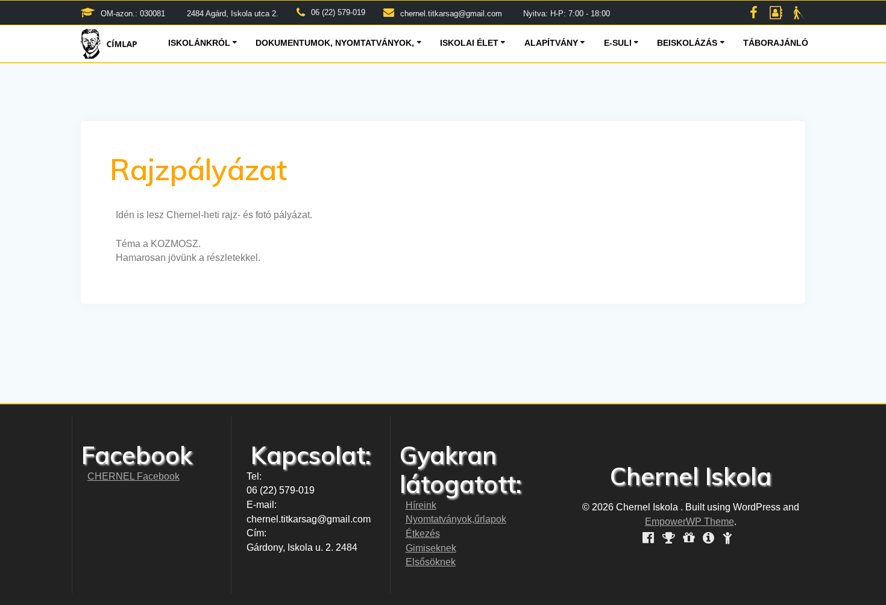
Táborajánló (775, 43)
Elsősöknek (431, 562)
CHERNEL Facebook (133, 476)
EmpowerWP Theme (689, 521)
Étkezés (423, 533)
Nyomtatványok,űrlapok (456, 519)
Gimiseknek (431, 548)
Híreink (421, 505)
